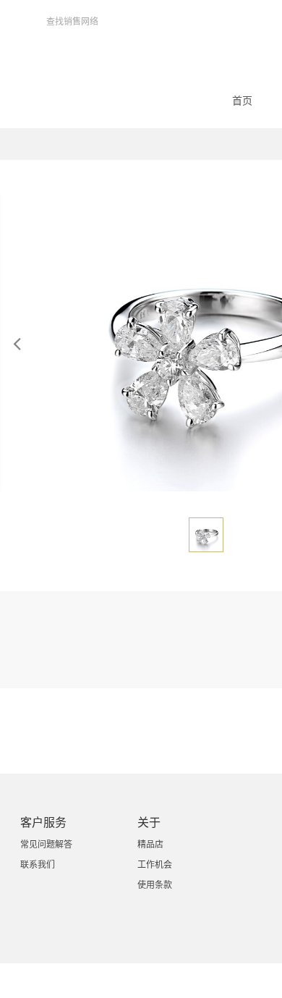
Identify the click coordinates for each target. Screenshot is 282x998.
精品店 (150, 845)
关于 (149, 822)
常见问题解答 (46, 845)
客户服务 (43, 822)
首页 (242, 100)
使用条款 (154, 885)
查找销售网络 (72, 22)
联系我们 (37, 865)
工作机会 (154, 865)
